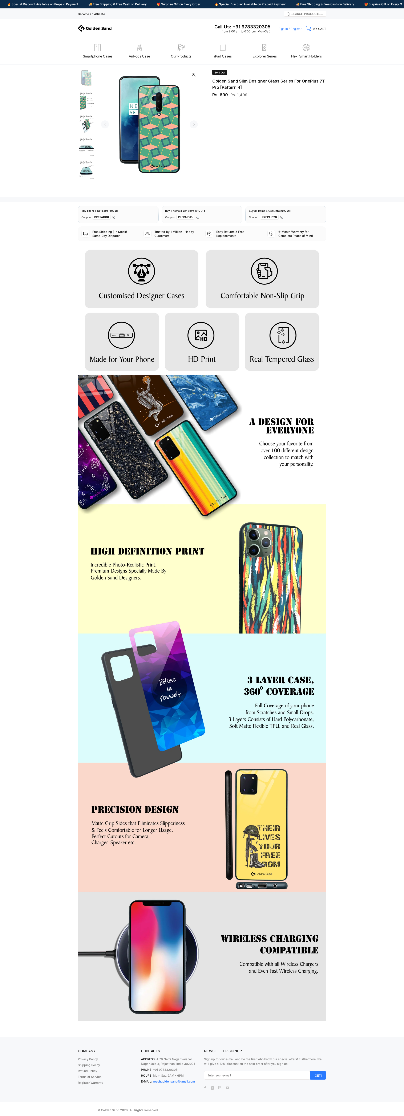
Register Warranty (90, 1082)
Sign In (283, 29)
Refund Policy (87, 1071)
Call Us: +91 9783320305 (242, 26)
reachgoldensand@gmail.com (174, 1081)
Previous (105, 124)
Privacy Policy (88, 1059)
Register (296, 29)
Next (194, 124)
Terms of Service (89, 1077)
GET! (318, 1075)
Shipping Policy (89, 1065)
